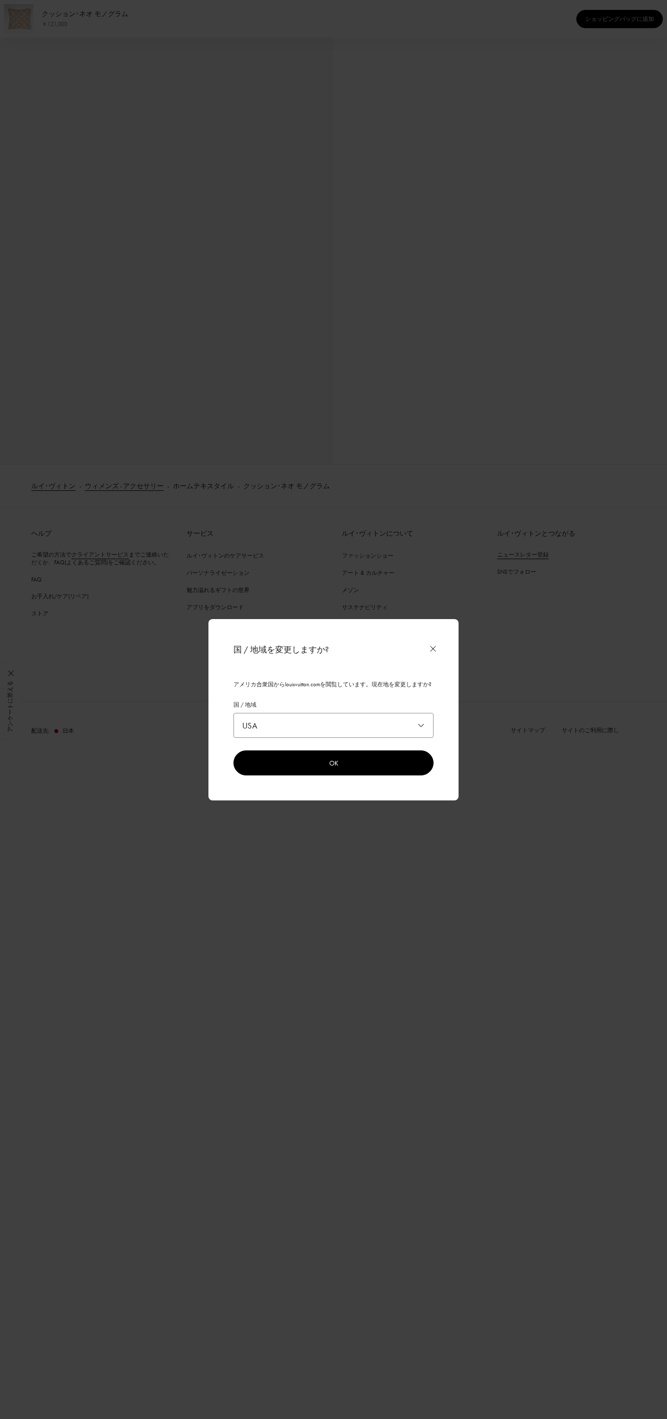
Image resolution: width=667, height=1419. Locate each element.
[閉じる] (433, 649)
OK (333, 763)
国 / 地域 (244, 704)
